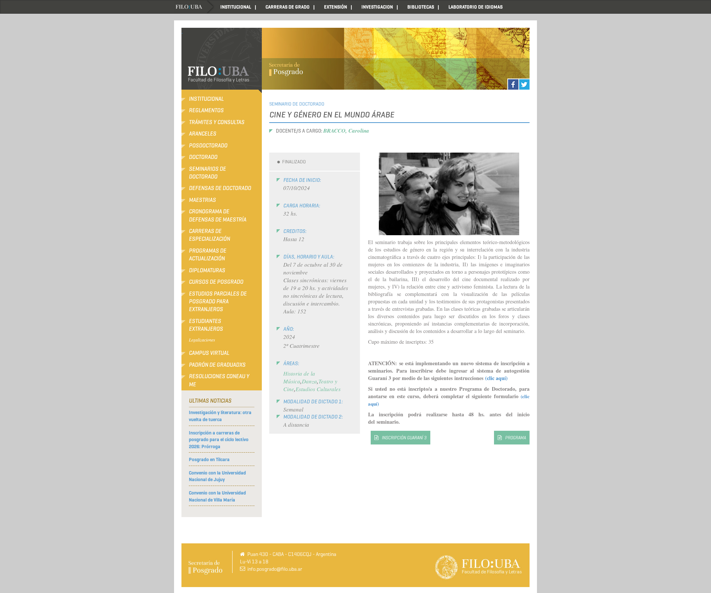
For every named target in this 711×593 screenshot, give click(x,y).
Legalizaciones (202, 340)
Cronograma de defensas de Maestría (217, 215)
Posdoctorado (208, 145)
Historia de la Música (299, 377)
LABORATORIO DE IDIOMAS (475, 7)
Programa (515, 437)
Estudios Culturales (318, 389)
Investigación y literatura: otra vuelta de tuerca (220, 416)
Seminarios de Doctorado (207, 173)
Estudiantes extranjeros (206, 325)
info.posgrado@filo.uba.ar (274, 569)
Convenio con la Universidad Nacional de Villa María (217, 496)
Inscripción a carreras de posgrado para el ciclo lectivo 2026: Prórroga (218, 440)
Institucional (206, 99)
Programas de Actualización (207, 254)
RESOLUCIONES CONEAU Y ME (219, 380)
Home (194, 6)
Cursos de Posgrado (216, 282)
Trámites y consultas (216, 122)
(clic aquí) (496, 378)
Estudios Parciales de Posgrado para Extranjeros (218, 301)
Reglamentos (206, 110)
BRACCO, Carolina (346, 130)
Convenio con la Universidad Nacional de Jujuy (217, 476)
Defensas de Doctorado (220, 188)
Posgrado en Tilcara (209, 459)
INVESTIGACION (377, 7)
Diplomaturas (207, 270)
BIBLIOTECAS (420, 7)
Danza (309, 381)
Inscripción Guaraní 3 (404, 437)
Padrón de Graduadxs (217, 365)
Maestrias (202, 200)
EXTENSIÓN (335, 7)
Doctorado (203, 157)
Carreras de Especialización (209, 235)
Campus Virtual (209, 353)
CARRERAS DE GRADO (288, 7)
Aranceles (202, 133)
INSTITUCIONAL (235, 7)
